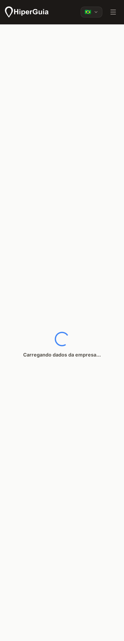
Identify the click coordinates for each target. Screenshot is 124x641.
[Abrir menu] (113, 12)
